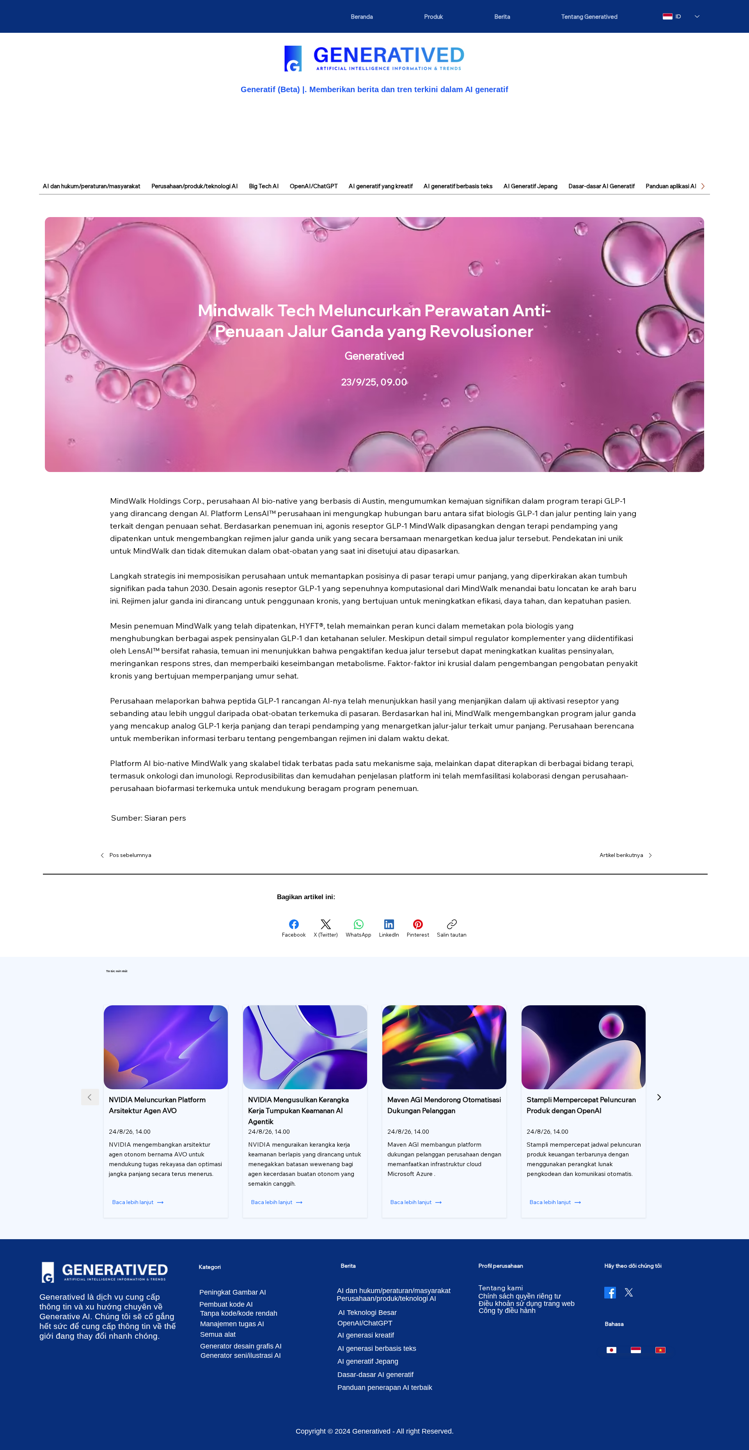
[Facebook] (610, 1293)
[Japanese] (612, 1350)
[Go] (659, 1097)
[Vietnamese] (660, 1350)
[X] (629, 1293)
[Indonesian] (635, 1350)
